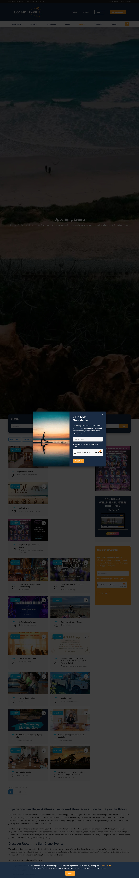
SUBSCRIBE (78, 461)
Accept (70, 873)
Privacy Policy (105, 866)
